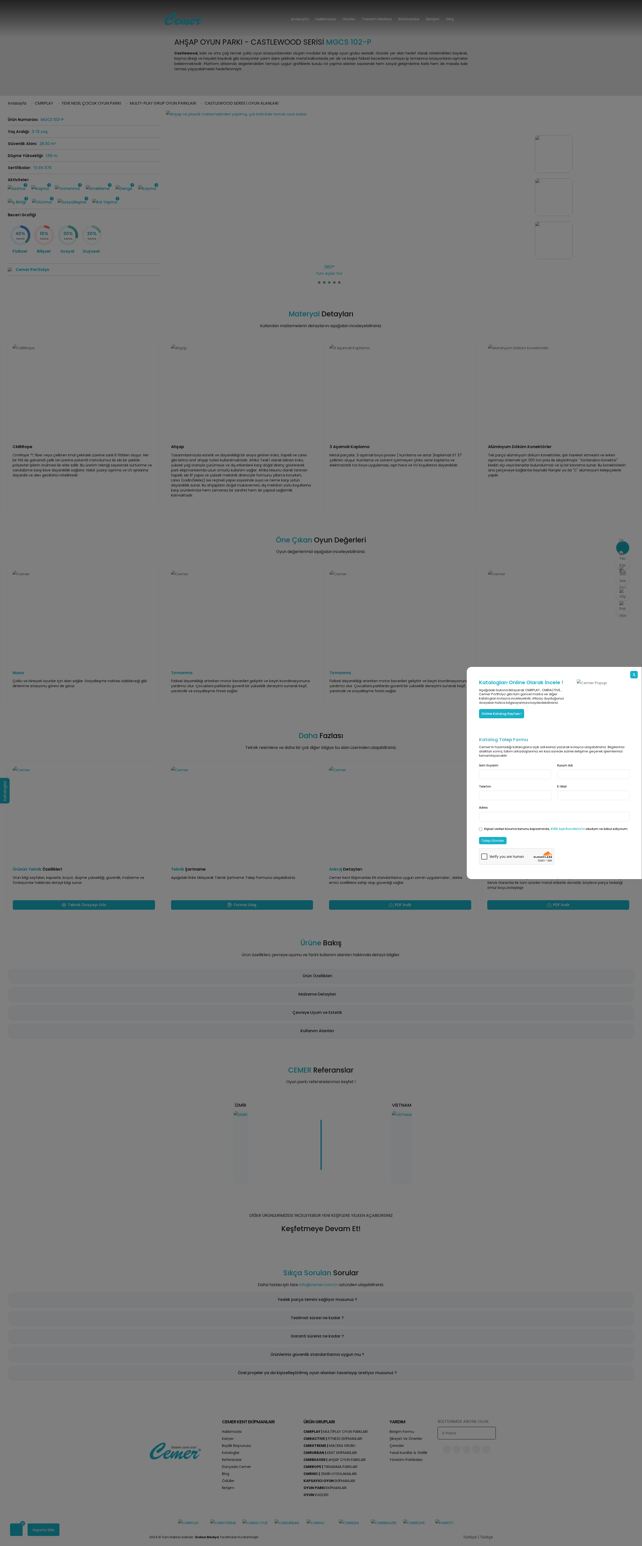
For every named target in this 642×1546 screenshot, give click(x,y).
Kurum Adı (565, 765)
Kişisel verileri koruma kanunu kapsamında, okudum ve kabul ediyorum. (556, 829)
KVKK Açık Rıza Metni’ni (568, 829)
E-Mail (562, 786)
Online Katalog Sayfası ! (502, 713)
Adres (483, 807)
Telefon (485, 786)
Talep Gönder (493, 840)
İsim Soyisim (488, 765)
